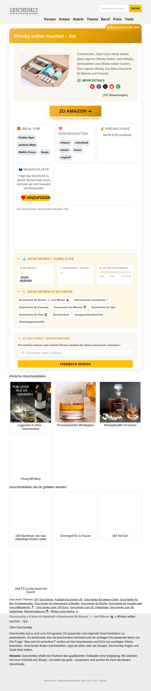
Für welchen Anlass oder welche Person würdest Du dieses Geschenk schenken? (69, 345)
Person (50, 19)
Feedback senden (75, 364)
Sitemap (103, 680)
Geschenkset (61, 314)
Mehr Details (91, 80)
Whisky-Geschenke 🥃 (64, 611)
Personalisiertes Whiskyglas (75, 425)
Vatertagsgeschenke (32, 321)
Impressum (49, 680)
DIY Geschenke (43, 599)
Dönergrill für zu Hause (75, 535)
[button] (92, 86)
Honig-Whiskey (31, 478)
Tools (129, 19)
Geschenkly (17, 616)
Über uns (85, 680)
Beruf (105, 19)
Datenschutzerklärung (68, 680)
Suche (135, 8)
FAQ (94, 680)
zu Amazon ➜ (75, 111)
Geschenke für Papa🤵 (33, 314)
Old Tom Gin (120, 535)
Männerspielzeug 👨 (36, 611)
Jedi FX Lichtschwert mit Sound (31, 590)
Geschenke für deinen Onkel (101, 599)
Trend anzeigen (24, 279)
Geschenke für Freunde (34, 307)
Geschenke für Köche (94, 603)
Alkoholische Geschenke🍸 (91, 299)
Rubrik (78, 19)
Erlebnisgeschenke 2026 (123, 27)
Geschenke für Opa (103, 307)
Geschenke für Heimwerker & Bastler (56, 603)
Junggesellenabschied (88, 314)
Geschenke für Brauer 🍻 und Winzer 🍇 (44, 299)
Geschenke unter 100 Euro (52, 607)
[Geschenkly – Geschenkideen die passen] (24, 11)
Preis (117, 19)
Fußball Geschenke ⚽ (69, 599)
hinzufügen (38, 198)
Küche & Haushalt (42, 616)
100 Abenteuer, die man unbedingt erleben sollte (30, 537)
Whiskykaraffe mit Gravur (120, 425)
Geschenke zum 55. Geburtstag (89, 607)
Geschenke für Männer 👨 (70, 307)
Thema (92, 19)
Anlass (64, 19)
